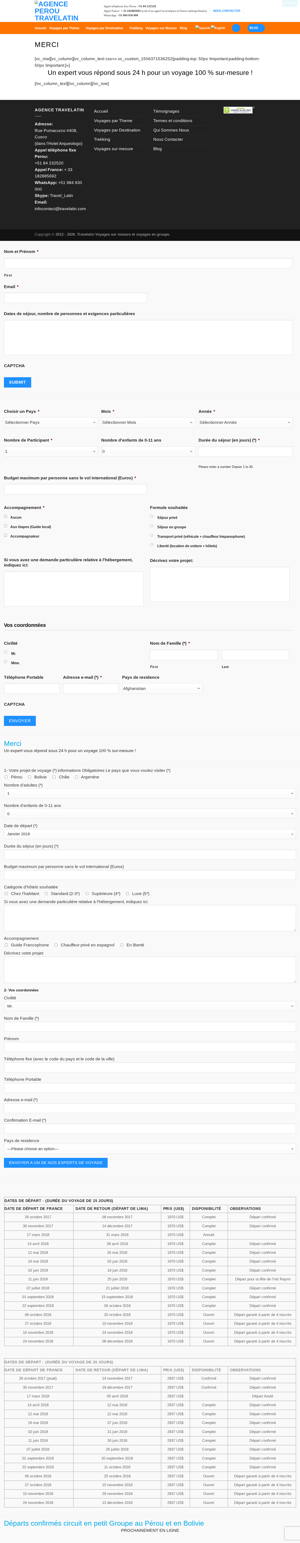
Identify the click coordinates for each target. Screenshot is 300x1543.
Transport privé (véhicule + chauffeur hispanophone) (201, 536)
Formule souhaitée (169, 507)
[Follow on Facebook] (249, 11)
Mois (107, 411)
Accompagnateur (24, 536)
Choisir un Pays (21, 411)
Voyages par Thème (64, 28)
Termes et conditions (172, 120)
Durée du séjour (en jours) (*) (229, 440)
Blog (183, 28)
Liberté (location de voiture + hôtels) (187, 546)
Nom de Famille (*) (170, 643)
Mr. (13, 653)
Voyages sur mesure (113, 148)
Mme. (15, 663)
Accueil (40, 28)
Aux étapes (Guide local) (30, 527)
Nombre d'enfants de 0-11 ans (131, 440)
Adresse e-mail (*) (82, 677)
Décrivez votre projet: (171, 560)
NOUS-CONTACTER (226, 11)
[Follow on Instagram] (255, 11)
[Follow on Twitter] (262, 11)
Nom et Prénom (21, 251)
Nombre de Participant (28, 440)
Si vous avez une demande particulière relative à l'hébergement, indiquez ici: (68, 562)
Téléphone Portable (23, 677)
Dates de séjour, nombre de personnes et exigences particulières (69, 313)
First (8, 275)
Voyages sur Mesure (161, 28)
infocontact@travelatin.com (60, 208)
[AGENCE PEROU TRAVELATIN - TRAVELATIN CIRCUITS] (57, 11)
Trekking (136, 28)
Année (207, 411)
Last (225, 667)
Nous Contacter (168, 139)
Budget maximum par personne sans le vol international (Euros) (70, 478)
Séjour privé (167, 518)
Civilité (11, 643)
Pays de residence (140, 677)
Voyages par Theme (113, 120)
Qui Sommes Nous (171, 130)
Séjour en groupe (171, 527)
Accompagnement (24, 507)
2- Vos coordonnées (21, 990)
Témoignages (166, 111)
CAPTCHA (14, 365)
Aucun (16, 517)
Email (11, 286)
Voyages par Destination (104, 28)
